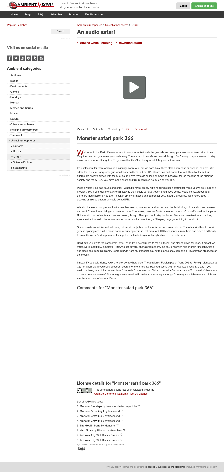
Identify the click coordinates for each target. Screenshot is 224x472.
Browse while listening (96, 43)
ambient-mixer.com (33, 5)
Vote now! (141, 129)
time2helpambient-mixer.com (201, 467)
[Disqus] (147, 336)
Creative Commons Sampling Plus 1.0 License (121, 393)
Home (14, 14)
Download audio (130, 43)
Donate (73, 14)
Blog (28, 14)
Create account (204, 5)
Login (183, 5)
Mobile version (94, 14)
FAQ (40, 14)
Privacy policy (113, 467)
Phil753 (126, 129)
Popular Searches (17, 24)
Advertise (56, 14)
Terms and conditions (133, 467)
